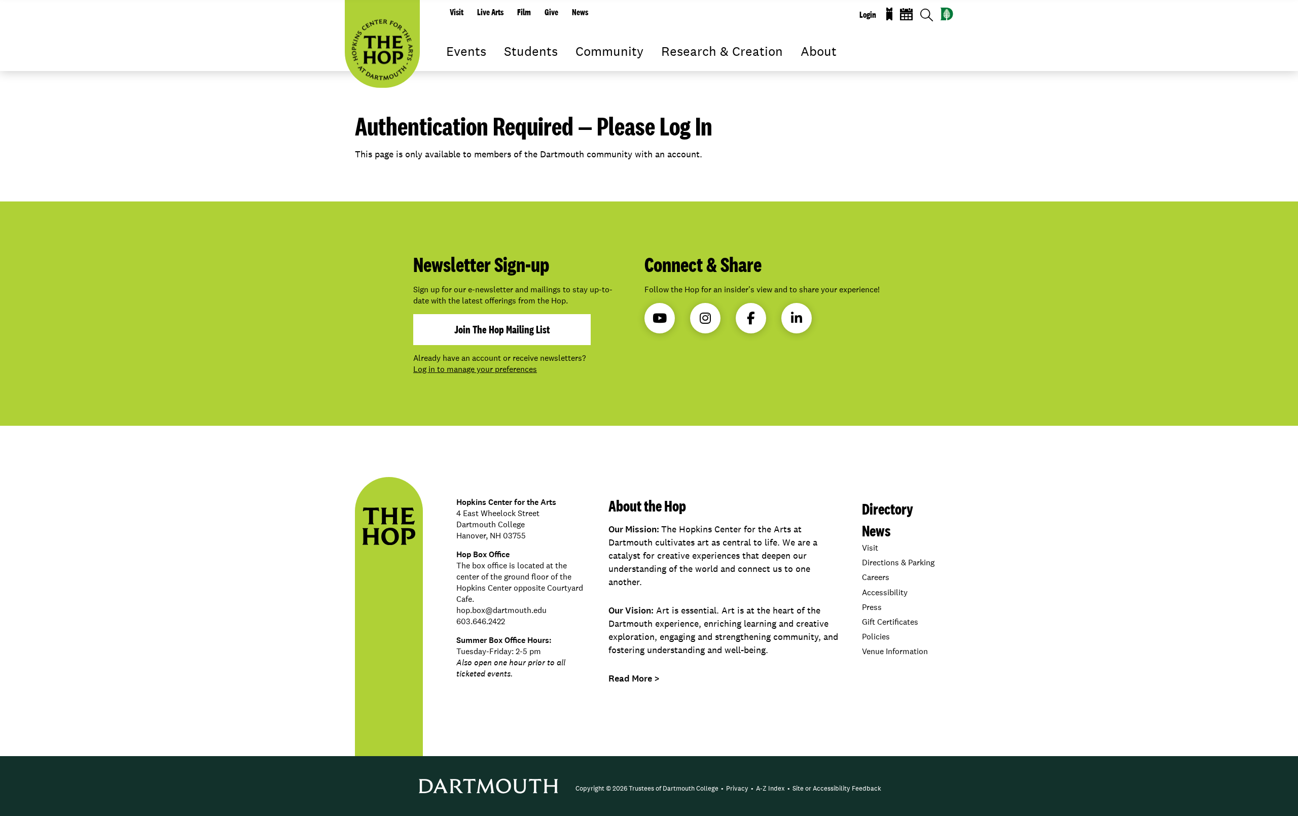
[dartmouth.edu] (947, 14)
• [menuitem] (722, 788)
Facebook (751, 318)
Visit (456, 12)
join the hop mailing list (502, 329)
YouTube (659, 318)
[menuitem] (646, 788)
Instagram (705, 318)
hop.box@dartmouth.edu (501, 610)
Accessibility (885, 592)
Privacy (737, 788)
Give (551, 12)
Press (872, 607)
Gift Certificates (890, 622)
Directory (887, 508)
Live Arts (490, 12)
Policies (876, 636)
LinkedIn (796, 318)
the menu (453, 66)
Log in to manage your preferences (475, 369)
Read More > (634, 678)
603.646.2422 (480, 621)
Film (524, 12)
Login (867, 14)
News (580, 12)
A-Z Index (770, 788)
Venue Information (895, 651)
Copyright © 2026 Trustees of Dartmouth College (646, 788)
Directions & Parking (898, 562)
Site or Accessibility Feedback (836, 788)
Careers (875, 577)
